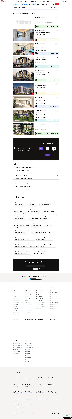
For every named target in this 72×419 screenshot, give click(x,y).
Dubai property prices (27, 351)
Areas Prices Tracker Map (16, 310)
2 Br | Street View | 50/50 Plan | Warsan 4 (41, 112)
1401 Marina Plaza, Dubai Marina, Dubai (41, 385)
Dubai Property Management (17, 304)
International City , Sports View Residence (41, 90)
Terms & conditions (15, 413)
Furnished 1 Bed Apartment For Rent (53, 302)
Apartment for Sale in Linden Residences (40, 62)
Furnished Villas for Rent (39, 304)
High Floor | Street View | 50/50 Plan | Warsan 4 (42, 72)
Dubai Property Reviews (16, 353)
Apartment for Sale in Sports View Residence (41, 88)
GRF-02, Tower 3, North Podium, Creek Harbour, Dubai (41, 399)
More (53, 4)
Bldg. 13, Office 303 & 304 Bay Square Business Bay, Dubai (41, 378)
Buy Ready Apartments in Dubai (29, 304)
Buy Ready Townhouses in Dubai (29, 310)
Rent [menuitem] (25, 1)
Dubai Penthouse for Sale (28, 290)
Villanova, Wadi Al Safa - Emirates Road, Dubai (30, 399)
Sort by (52, 7)
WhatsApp (69, 415)
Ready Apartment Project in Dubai (17, 345)
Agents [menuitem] (38, 1)
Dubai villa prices (27, 355)
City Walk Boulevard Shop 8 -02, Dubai (53, 378)
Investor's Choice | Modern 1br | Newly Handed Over (42, 32)
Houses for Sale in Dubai (28, 298)
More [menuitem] (50, 1)
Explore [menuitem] (47, 1)
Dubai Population (27, 361)
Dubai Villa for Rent (38, 294)
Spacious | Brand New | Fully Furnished (40, 98)
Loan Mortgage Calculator (16, 308)
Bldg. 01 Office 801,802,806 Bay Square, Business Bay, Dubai (30, 378)
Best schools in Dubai (27, 349)
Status (47, 4)
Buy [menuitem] (23, 1)
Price (43, 4)
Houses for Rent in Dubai (39, 300)
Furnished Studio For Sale (51, 290)
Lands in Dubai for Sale (28, 312)
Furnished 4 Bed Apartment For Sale (53, 298)
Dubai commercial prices (28, 357)
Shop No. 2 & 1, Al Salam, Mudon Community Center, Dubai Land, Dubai (53, 392)
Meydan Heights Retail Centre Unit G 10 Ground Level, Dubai (30, 392)
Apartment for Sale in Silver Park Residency (40, 35)
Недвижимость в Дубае (16, 314)
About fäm (14, 290)
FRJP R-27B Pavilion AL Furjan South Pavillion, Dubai (17, 378)
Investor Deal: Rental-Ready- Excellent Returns (42, 19)
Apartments (33, 4)
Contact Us (14, 294)
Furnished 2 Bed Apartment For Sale (53, 294)
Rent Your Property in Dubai (40, 308)
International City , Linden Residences (40, 77)
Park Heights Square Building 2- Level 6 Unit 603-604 (30, 385)
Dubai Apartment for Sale (28, 294)
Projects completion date (28, 345)
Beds (38, 4)
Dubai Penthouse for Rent (39, 290)
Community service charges (28, 343)
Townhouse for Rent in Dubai (40, 298)
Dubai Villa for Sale (27, 296)
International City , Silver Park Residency (40, 37)
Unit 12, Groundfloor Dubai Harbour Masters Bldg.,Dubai (18, 385)
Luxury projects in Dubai (16, 349)
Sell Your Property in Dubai (16, 312)
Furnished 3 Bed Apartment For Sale (53, 296)
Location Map (15, 296)
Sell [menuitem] (35, 1)
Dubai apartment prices (28, 353)
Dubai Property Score (16, 306)
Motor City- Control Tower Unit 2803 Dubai (41, 392)
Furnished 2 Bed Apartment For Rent (53, 304)
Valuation (66, 1)
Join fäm (14, 292)
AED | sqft (34, 413)
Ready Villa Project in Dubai (16, 343)
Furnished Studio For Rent (51, 300)
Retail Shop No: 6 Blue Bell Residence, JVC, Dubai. (29, 405)
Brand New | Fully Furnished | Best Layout (41, 85)
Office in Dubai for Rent (39, 296)
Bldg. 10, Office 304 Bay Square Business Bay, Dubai (18, 406)
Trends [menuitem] (44, 1)
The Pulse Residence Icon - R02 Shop (53, 385)
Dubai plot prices (27, 359)
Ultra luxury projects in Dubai (17, 351)
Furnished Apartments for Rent (40, 302)
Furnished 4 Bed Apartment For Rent (53, 308)
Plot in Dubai (26, 300)
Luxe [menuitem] (28, 1)
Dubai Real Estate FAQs (16, 300)
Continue (47, 154)
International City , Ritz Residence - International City (42, 23)
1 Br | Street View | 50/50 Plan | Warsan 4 (41, 59)
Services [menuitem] (41, 1)
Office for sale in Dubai (28, 302)
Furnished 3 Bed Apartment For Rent (53, 306)
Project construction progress (29, 347)
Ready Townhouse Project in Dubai (17, 347)
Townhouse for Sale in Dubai (28, 308)
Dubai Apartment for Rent (39, 292)
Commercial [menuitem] (32, 1)
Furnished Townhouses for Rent (40, 306)
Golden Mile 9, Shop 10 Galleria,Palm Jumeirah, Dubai (18, 399)
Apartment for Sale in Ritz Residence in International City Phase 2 (43, 22)
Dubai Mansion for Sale (28, 292)
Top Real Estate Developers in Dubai (18, 302)
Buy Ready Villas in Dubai (28, 306)
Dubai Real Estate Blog (16, 298)
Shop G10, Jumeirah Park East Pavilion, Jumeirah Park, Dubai (18, 392)
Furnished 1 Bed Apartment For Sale (53, 292)
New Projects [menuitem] (20, 1)
